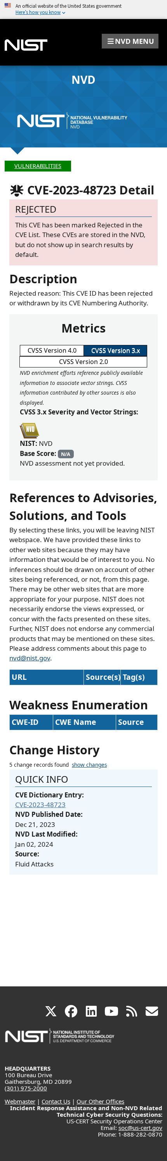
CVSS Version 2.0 (83, 361)
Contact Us (56, 1101)
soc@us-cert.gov (140, 1128)
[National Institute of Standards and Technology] (60, 1039)
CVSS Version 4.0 (52, 350)
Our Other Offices (100, 1101)
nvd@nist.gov (29, 657)
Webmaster (20, 1101)
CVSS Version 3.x (115, 350)
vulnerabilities (37, 166)
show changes (89, 764)
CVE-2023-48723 (40, 804)
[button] (130, 41)
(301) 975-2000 (26, 1088)
